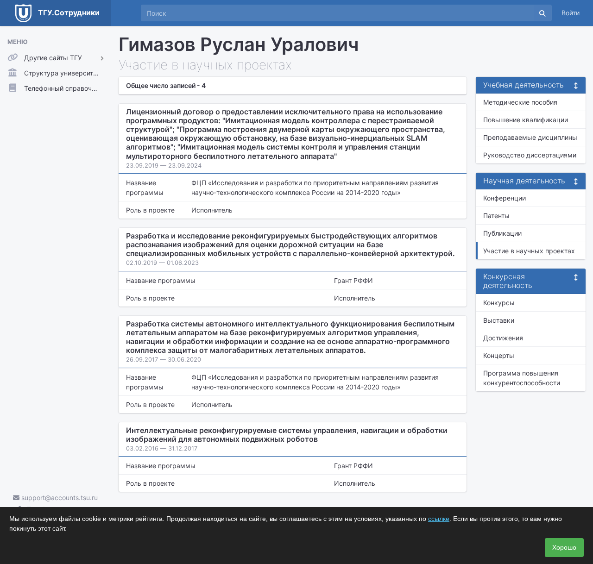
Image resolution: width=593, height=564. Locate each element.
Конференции (504, 198)
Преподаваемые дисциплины (530, 137)
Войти (570, 13)
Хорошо (564, 547)
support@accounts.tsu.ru (58, 497)
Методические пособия (520, 102)
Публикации (502, 233)
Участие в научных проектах (529, 251)
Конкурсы (499, 303)
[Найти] (542, 13)
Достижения (503, 338)
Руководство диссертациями (529, 155)
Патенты (496, 215)
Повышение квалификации (525, 120)
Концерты (498, 355)
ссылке (438, 518)
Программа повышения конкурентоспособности (521, 378)
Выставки (498, 320)
